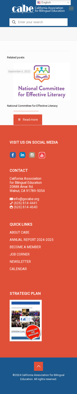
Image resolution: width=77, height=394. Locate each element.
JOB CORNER (20, 254)
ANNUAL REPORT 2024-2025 (31, 240)
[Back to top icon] (38, 366)
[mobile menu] (71, 8)
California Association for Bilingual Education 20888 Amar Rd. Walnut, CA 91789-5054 (27, 185)
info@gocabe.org (26, 199)
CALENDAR (18, 269)
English (46, 2)
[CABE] (38, 8)
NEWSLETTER (20, 262)
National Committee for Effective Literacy (32, 105)
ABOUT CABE (19, 232)
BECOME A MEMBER (25, 247)
